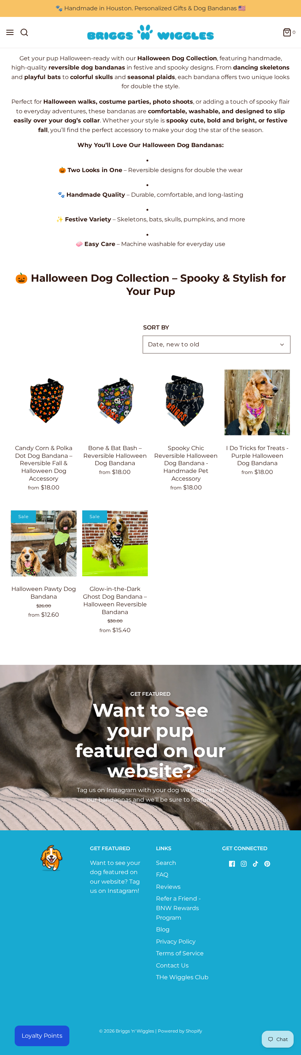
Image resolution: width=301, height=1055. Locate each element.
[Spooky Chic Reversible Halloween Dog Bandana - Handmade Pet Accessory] (186, 402)
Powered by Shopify (180, 1031)
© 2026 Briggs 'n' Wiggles (126, 1031)
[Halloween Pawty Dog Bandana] (44, 543)
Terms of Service (180, 953)
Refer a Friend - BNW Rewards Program (178, 908)
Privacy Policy (176, 941)
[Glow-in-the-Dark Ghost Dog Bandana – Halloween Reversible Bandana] (115, 543)
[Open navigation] (10, 32)
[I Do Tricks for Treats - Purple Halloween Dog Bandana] (257, 402)
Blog (163, 929)
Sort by (156, 328)
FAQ (162, 874)
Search (166, 862)
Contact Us (172, 965)
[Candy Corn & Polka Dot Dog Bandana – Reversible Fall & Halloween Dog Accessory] (44, 402)
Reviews (168, 886)
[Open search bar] (27, 32)
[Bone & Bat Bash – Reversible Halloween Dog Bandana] (115, 402)
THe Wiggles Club (182, 977)
